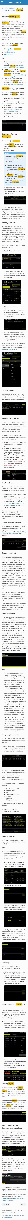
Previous (6, 1204)
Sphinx (9, 1215)
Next (22, 1204)
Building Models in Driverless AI (14, 8)
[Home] (2, 8)
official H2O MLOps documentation (13, 84)
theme (17, 1215)
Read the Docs (8, 1217)
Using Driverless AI (15, 2)
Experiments (7, 10)
